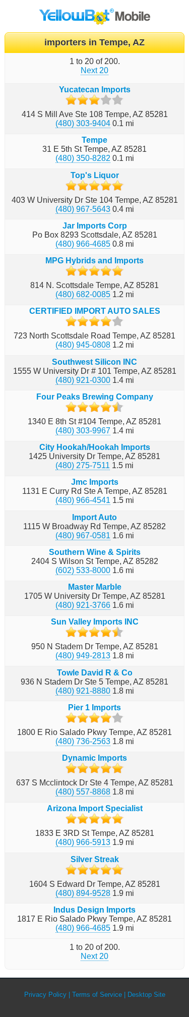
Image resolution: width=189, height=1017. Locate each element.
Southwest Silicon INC (94, 362)
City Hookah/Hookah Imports (94, 447)
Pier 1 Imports (94, 707)
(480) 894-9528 (82, 893)
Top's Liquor (95, 175)
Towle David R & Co (95, 672)
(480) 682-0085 (82, 294)
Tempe (94, 140)
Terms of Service (97, 994)
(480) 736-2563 (82, 741)
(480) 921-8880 (82, 691)
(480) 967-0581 (82, 535)
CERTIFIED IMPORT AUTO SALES (94, 311)
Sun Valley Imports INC (95, 621)
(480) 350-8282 (82, 158)
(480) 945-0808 (82, 345)
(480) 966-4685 (82, 244)
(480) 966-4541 (82, 500)
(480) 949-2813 (82, 655)
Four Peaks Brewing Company (94, 396)
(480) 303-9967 (82, 430)
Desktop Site (146, 994)
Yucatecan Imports (95, 89)
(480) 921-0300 (82, 380)
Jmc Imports (94, 482)
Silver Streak (95, 859)
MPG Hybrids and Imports (94, 260)
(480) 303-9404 (82, 123)
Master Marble (94, 587)
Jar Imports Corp (94, 225)
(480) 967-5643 (82, 209)
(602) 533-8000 (82, 570)
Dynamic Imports (94, 758)
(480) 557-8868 (82, 791)
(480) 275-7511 (82, 465)
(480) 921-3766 (82, 605)
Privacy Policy (45, 994)
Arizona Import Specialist (95, 808)
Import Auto (94, 517)
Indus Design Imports (94, 910)
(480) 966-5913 (82, 842)
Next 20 (94, 70)
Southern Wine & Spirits (95, 552)
